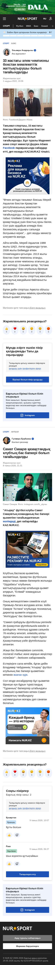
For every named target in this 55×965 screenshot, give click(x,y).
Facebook (9, 147)
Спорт (6, 26)
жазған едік (20, 674)
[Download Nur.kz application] (27, 7)
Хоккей (44, 26)
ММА (28, 26)
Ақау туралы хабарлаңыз (27, 938)
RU (44, 18)
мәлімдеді (9, 521)
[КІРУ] (51, 19)
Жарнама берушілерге (27, 946)
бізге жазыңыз (37, 308)
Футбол (19, 26)
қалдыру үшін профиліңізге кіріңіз (25, 368)
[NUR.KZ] (27, 18)
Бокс (36, 26)
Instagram (30, 415)
